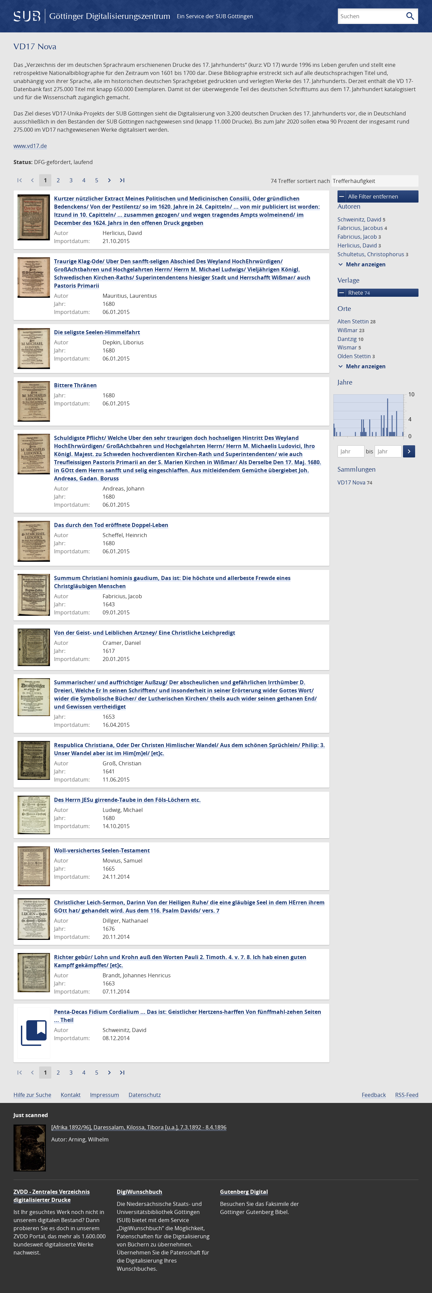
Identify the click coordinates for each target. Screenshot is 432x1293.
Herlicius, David (359, 245)
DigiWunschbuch (139, 1191)
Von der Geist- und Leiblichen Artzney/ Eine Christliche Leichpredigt (144, 632)
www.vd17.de (30, 146)
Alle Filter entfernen (368, 196)
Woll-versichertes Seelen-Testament (102, 850)
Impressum (104, 1095)
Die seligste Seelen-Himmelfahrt (97, 332)
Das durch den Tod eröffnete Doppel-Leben (111, 525)
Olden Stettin (356, 356)
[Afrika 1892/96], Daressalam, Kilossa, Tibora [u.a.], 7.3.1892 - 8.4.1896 (138, 1127)
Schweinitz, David (361, 219)
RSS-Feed (406, 1095)
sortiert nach (313, 181)
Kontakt (71, 1095)
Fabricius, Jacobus (362, 228)
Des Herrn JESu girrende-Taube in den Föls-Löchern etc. (127, 799)
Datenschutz (145, 1095)
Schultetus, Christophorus (373, 254)
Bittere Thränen (75, 385)
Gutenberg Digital (244, 1191)
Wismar (349, 347)
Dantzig (350, 339)
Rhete (354, 293)
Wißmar (351, 330)
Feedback (374, 1095)
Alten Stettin (357, 321)
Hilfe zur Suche (32, 1095)
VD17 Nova (355, 482)
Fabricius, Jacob (359, 236)
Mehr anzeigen (361, 264)
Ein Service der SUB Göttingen (215, 16)
